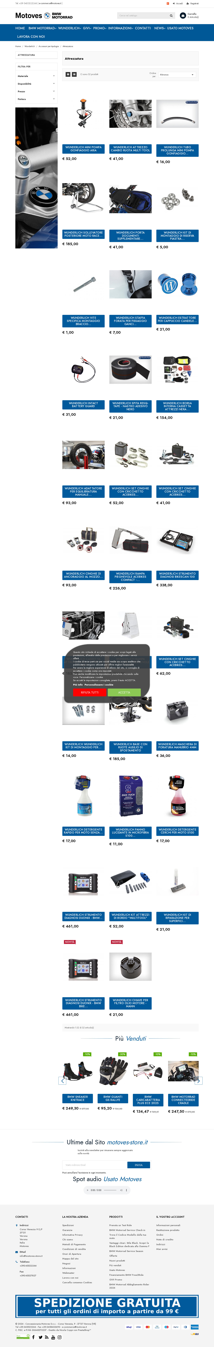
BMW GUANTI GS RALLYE (113, 1098)
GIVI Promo (115, 1279)
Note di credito (164, 1239)
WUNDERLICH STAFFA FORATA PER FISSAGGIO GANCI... (130, 321)
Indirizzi (160, 1244)
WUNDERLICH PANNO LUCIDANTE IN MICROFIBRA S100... (130, 833)
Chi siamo (67, 1239)
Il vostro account (170, 1217)
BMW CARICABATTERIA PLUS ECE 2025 (148, 1100)
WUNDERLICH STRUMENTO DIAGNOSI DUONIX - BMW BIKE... (83, 1003)
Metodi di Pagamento (74, 1244)
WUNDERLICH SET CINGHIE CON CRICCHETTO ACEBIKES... (130, 491)
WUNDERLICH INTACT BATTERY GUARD (83, 404)
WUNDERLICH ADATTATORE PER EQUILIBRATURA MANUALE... (83, 491)
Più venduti (115, 1265)
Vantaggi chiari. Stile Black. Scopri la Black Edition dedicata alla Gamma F (129, 1244)
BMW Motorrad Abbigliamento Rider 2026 (129, 1286)
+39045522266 (28, 1265)
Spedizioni (68, 1225)
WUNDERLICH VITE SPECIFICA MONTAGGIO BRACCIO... (83, 321)
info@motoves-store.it (31, 1256)
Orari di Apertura (71, 1254)
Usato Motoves (117, 1270)
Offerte (113, 1256)
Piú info (78, 684)
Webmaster (68, 1273)
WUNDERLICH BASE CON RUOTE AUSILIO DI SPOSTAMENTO (130, 747)
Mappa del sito (70, 1258)
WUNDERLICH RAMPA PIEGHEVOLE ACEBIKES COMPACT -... (130, 577)
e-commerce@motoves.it (50, 3)
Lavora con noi (70, 1277)
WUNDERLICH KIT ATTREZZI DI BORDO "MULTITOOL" (130, 916)
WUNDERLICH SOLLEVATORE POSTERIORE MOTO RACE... (83, 234)
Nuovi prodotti (117, 1260)
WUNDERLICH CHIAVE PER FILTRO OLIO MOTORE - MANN (130, 1003)
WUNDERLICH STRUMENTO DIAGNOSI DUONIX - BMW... (83, 916)
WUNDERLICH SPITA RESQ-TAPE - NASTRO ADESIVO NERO (130, 406)
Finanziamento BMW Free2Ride (126, 1275)
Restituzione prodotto (167, 1230)
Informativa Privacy (72, 1235)
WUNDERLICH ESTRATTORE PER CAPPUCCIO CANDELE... (177, 319)
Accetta (124, 692)
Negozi (66, 1263)
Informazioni (69, 1268)
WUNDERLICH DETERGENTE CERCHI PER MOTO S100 (177, 831)
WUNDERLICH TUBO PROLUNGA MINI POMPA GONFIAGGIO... (177, 150)
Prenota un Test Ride (120, 1225)
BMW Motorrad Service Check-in (127, 1230)
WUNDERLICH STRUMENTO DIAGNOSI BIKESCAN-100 (177, 575)
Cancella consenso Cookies (77, 1282)
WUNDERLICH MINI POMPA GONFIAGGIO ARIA (83, 148)
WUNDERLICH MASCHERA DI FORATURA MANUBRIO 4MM (177, 745)
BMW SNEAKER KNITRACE (78, 1098)
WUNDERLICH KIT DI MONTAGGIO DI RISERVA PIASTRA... (177, 236)
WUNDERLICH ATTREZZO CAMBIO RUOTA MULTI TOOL (130, 148)
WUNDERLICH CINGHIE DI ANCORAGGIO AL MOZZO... (83, 575)
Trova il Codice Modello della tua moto (127, 1236)
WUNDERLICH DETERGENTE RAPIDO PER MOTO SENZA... (83, 831)
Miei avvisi (161, 1249)
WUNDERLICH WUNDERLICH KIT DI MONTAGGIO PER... (83, 745)
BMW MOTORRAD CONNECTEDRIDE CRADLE (183, 1100)
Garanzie (67, 1230)
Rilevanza (177, 75)
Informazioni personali (168, 1225)
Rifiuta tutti (90, 692)
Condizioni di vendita (74, 1249)
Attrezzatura (26, 55)
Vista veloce (177, 902)
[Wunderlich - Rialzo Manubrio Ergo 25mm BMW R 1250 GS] (36, 177)
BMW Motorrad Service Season (126, 1251)
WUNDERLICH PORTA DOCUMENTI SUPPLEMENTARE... (130, 236)
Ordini (159, 1235)
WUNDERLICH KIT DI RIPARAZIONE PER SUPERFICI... (177, 918)
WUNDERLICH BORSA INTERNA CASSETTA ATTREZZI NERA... (177, 406)
